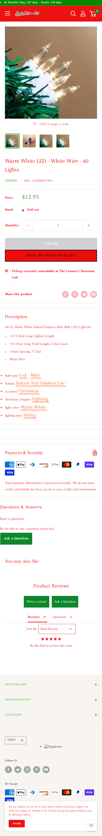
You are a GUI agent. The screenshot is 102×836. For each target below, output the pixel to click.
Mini (36, 375)
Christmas (29, 391)
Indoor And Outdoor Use (41, 383)
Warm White (34, 407)
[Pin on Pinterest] (74, 294)
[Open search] (73, 13)
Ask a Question (16, 538)
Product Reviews (51, 586)
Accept (17, 823)
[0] (93, 14)
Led (23, 375)
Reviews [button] (34, 617)
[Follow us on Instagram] (27, 769)
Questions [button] (59, 617)
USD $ (11, 740)
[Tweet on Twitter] (84, 294)
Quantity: (12, 225)
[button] (51, 256)
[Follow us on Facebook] (8, 769)
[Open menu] (7, 13)
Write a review (36, 602)
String (30, 415)
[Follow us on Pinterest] (36, 769)
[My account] (82, 13)
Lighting (40, 399)
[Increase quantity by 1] (88, 225)
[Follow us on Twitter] (17, 769)
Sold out (51, 243)
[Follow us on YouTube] (46, 769)
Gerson (11, 181)
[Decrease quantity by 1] (27, 225)
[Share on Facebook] (65, 294)
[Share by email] (93, 294)
